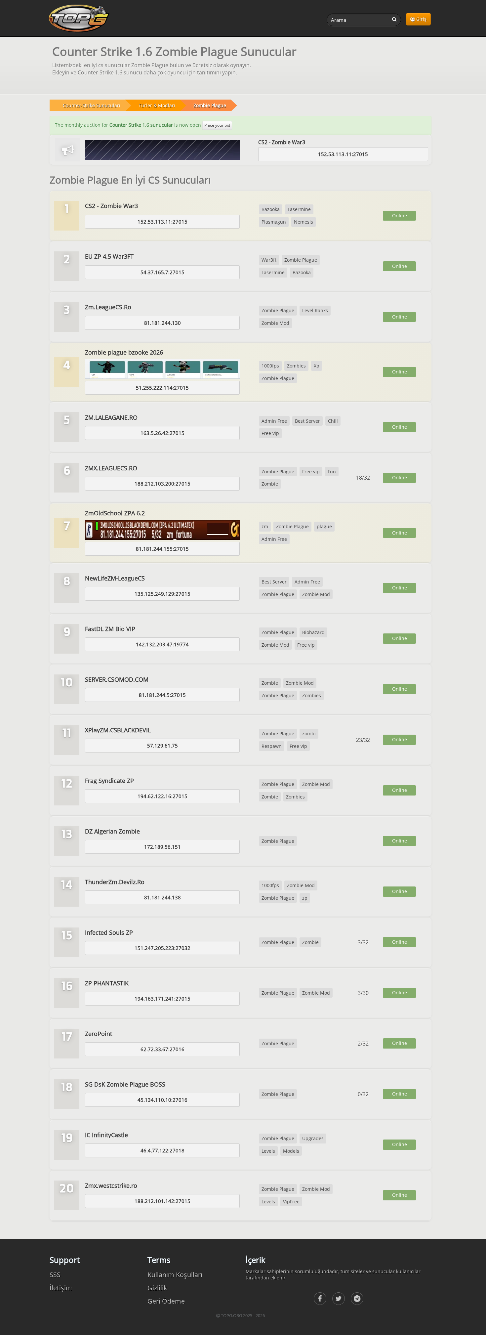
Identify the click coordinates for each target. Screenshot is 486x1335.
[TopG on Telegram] (357, 1299)
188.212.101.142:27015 (162, 1201)
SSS (55, 1274)
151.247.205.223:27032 (162, 948)
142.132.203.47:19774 (162, 644)
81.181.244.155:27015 (162, 548)
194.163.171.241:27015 (162, 998)
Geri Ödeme (166, 1301)
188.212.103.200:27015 (162, 483)
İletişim (61, 1287)
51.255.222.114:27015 (162, 387)
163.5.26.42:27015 (162, 433)
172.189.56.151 (162, 846)
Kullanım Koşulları (174, 1274)
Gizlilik (157, 1287)
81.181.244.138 (162, 897)
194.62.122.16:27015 (162, 796)
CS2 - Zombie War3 (281, 142)
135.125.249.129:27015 (162, 593)
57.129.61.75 (162, 745)
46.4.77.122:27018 (162, 1150)
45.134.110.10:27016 (162, 1100)
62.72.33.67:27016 (162, 1049)
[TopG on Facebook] (320, 1299)
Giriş (420, 19)
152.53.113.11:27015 (343, 154)
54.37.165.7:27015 (162, 272)
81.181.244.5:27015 (162, 695)
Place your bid (217, 125)
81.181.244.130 (162, 323)
